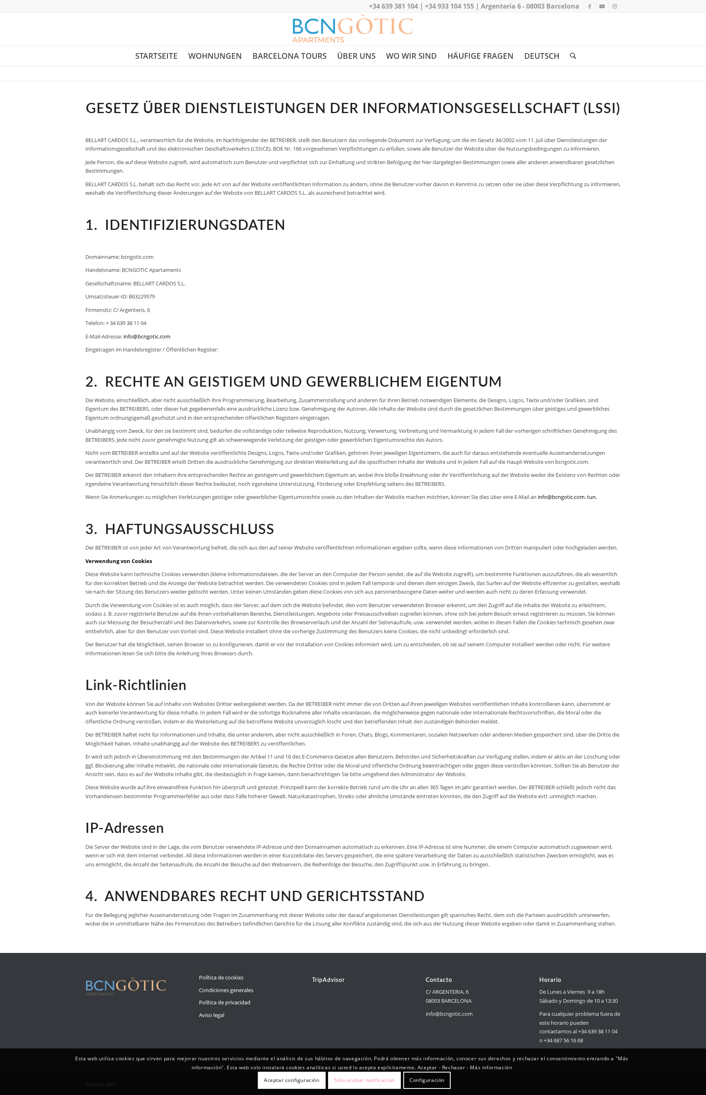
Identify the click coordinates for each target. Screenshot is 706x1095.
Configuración (427, 1080)
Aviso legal (211, 1015)
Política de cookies (221, 977)
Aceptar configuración (291, 1080)
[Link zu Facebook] (590, 6)
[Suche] (570, 56)
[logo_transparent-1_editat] (353, 29)
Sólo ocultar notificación (364, 1080)
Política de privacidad (224, 1002)
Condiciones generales (226, 990)
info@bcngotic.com (146, 336)
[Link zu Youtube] (602, 6)
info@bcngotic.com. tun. (567, 497)
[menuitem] (156, 56)
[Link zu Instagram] (614, 6)
